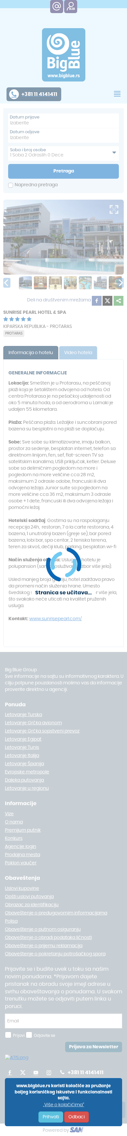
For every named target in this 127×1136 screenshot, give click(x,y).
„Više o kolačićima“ (63, 1105)
